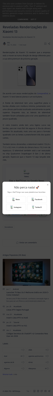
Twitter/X (38, 207)
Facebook (38, 199)
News (18, 199)
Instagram (17, 207)
